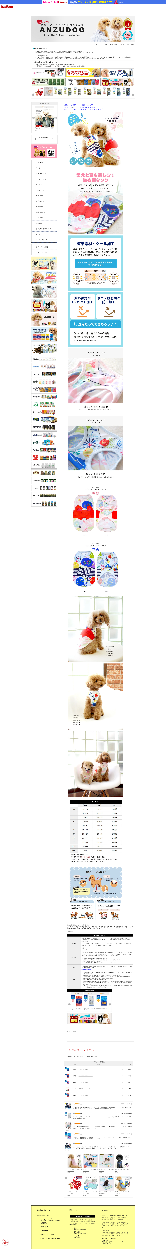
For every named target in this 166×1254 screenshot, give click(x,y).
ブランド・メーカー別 (78, 107)
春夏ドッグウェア (86, 105)
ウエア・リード (77, 104)
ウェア (93, 107)
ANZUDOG (88, 107)
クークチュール (89, 109)
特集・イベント (77, 105)
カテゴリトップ (68, 104)
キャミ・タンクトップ (87, 104)
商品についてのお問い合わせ (76, 1056)
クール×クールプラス (99, 109)
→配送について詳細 (86, 969)
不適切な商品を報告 (92, 1056)
